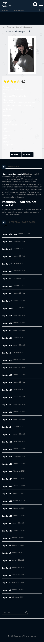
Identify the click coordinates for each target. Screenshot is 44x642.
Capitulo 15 (7, 494)
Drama (11, 27)
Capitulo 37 (7, 330)
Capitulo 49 (7, 241)
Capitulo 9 (6, 538)
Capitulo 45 (7, 271)
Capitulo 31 (7, 375)
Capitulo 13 (7, 508)
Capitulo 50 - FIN (9, 234)
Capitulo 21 (7, 449)
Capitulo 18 (7, 471)
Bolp (5, 118)
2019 (5, 138)
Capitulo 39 (7, 316)
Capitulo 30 (7, 382)
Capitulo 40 (7, 308)
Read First (15, 154)
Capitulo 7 (6, 553)
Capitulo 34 (7, 353)
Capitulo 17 (7, 479)
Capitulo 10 (7, 531)
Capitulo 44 (7, 279)
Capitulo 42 (7, 293)
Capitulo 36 (7, 338)
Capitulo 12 (7, 516)
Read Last (27, 154)
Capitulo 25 (7, 419)
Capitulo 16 (7, 486)
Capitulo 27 (7, 405)
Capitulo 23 (7, 434)
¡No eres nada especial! (13, 174)
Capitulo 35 (7, 345)
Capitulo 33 (7, 360)
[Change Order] (5, 226)
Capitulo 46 (7, 264)
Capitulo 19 (7, 464)
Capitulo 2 (6, 590)
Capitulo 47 (7, 256)
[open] (41, 4)
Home (4, 27)
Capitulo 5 (6, 568)
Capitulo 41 (7, 301)
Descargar (18, 10)
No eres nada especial (24, 27)
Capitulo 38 (7, 323)
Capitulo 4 (6, 575)
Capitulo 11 (6, 523)
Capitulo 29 (7, 390)
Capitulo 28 (7, 397)
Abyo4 (6, 112)
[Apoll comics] (6, 4)
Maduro (14, 125)
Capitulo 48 (7, 249)
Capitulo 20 (7, 457)
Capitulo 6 (6, 560)
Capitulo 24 (7, 427)
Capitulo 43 (7, 286)
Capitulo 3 (6, 583)
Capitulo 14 (7, 501)
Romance (23, 125)
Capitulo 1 (6, 597)
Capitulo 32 (7, 368)
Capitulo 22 (7, 442)
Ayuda (5, 10)
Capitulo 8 (6, 546)
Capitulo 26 (7, 412)
